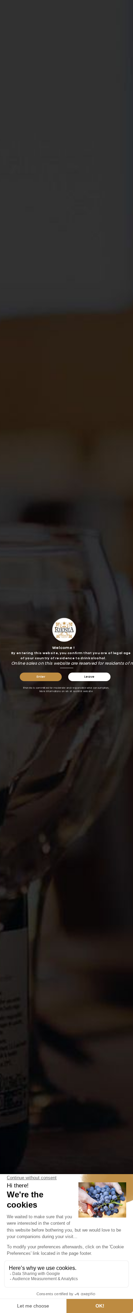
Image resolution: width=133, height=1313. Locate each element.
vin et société (74, 691)
